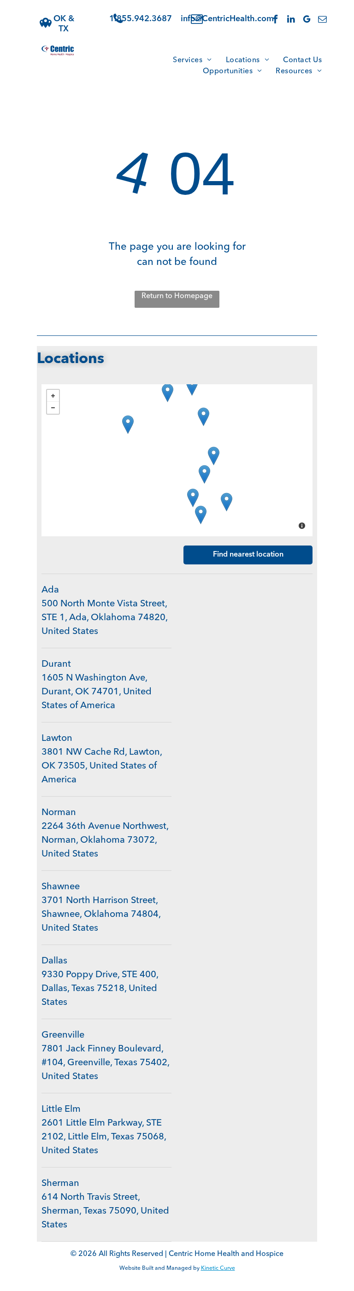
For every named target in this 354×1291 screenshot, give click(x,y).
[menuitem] (192, 60)
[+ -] (177, 460)
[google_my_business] (306, 20)
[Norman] (167, 392)
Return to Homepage (177, 296)
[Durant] (213, 455)
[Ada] (203, 416)
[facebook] (275, 20)
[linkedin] (291, 20)
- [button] (53, 408)
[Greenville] (226, 502)
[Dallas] (200, 514)
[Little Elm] (193, 497)
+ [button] (53, 396)
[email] (322, 20)
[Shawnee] (192, 386)
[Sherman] (204, 474)
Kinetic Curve (218, 1268)
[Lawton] (128, 424)
